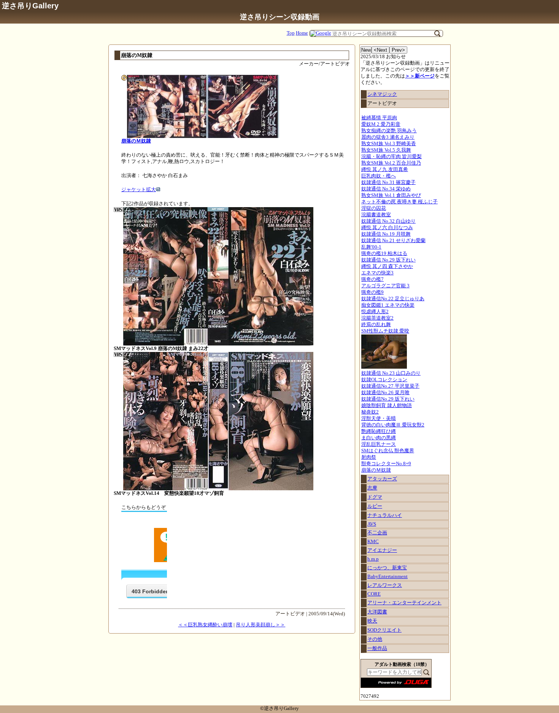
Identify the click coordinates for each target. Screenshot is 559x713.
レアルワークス (384, 585)
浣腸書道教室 (376, 214)
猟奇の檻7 (372, 279)
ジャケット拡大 (138, 189)
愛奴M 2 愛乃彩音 (380, 124)
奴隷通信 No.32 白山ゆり (388, 221)
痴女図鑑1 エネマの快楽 (387, 305)
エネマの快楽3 (377, 273)
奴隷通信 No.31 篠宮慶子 (388, 182)
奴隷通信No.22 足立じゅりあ (392, 298)
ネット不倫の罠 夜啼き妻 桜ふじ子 (399, 201)
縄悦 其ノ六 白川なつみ (387, 227)
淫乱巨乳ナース (378, 444)
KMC (373, 541)
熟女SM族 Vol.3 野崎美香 (388, 143)
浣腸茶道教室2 (377, 318)
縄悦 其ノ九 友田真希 (384, 169)
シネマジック (382, 94)
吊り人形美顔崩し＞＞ (260, 624)
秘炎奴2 (370, 412)
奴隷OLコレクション (384, 379)
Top (291, 33)
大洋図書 (377, 612)
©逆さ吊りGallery (279, 708)
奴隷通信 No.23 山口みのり (391, 373)
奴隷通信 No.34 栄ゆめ (386, 189)
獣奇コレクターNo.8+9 (386, 463)
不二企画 (377, 533)
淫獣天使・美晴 (378, 418)
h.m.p (373, 559)
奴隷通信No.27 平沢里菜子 (390, 386)
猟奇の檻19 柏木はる (384, 253)
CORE (374, 594)
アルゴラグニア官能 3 (385, 285)
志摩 (372, 488)
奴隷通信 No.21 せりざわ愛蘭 (393, 240)
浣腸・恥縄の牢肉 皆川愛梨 (391, 156)
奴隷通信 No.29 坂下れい (388, 260)
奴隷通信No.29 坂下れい (387, 399)
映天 (372, 621)
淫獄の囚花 (373, 208)
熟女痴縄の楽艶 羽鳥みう (389, 130)
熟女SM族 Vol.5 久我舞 (386, 150)
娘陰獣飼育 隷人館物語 (386, 405)
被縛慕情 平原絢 (379, 117)
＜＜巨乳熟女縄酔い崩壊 (205, 624)
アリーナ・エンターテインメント (404, 602)
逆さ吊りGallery (30, 5)
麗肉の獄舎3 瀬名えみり (387, 137)
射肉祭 (368, 457)
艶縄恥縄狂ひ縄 (378, 431)
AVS (371, 524)
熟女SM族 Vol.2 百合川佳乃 (391, 163)
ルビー (374, 506)
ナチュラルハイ (384, 515)
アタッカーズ (382, 479)
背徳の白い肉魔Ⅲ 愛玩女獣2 (392, 425)
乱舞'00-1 (371, 247)
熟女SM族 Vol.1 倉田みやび (391, 195)
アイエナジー (382, 550)
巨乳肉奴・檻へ (378, 176)
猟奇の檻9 (372, 292)
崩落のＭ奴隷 (376, 470)
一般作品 (377, 648)
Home (302, 33)
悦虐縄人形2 (375, 311)
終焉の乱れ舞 (376, 324)
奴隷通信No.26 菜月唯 (385, 392)
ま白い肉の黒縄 (378, 437)
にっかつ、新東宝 (387, 567)
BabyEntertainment (387, 576)
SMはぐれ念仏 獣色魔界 (387, 450)
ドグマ (374, 497)
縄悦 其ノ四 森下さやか (387, 266)
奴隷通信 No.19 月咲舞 (386, 234)
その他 (374, 639)
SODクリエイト (384, 630)
